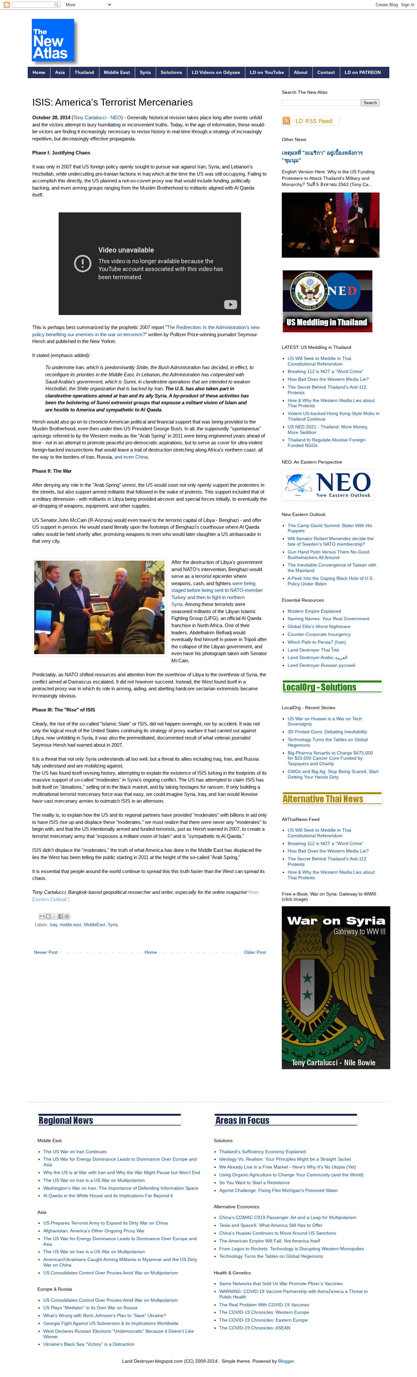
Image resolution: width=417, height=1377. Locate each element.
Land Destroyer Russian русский (321, 665)
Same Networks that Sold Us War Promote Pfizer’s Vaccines (281, 1283)
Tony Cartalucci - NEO (97, 117)
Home (39, 72)
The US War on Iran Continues (75, 1151)
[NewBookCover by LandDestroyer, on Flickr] (336, 1067)
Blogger (286, 1361)
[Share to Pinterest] (67, 916)
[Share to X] (54, 916)
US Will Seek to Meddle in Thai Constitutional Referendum (319, 361)
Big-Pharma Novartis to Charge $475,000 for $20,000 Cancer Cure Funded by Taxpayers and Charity (330, 758)
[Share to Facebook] (60, 916)
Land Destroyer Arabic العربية (318, 657)
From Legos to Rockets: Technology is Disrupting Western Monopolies (291, 1248)
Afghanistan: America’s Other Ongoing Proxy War (94, 1230)
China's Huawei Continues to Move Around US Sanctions (277, 1233)
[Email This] (42, 916)
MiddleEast (94, 925)
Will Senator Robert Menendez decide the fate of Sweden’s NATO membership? (331, 541)
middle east (70, 925)
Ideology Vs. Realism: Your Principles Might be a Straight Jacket (285, 1159)
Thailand (84, 72)
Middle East (117, 72)
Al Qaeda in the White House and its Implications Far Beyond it (108, 1195)
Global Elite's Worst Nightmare (319, 626)
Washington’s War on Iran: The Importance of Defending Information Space (120, 1188)
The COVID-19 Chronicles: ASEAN (254, 1327)
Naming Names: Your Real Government (328, 618)
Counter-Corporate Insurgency (319, 634)
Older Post (255, 952)
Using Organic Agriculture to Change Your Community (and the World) (291, 1174)
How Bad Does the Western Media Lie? (328, 379)
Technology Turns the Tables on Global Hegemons (271, 1256)
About (301, 72)
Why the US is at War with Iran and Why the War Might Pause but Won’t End (121, 1172)
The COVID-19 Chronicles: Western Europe (264, 1312)
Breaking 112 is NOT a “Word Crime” (326, 371)
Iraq (53, 925)
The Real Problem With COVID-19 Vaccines (264, 1304)
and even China (131, 457)
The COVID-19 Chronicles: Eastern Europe (263, 1320)
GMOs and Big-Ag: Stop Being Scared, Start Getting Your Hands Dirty (333, 774)
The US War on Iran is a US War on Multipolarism (94, 1180)
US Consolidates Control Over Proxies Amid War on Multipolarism (110, 1272)
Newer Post (46, 952)
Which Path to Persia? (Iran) (317, 642)
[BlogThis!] (48, 916)
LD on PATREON (363, 72)
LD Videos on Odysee (216, 72)
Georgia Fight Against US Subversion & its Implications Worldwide (111, 1323)
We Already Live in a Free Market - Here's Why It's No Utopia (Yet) (287, 1166)
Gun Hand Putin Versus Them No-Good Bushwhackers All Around (328, 554)
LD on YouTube (267, 72)
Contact (326, 72)
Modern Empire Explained (314, 611)
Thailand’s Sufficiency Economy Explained (262, 1151)
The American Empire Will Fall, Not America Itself (269, 1240)
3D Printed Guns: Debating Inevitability (327, 731)
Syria (145, 72)
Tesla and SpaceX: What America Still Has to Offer (271, 1225)
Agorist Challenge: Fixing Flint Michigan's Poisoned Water (278, 1190)
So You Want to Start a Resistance (254, 1182)
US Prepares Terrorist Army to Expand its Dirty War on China (105, 1223)
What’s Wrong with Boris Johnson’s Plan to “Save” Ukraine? (104, 1315)
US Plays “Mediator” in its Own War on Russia (90, 1307)
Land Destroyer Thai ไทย (313, 650)
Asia (60, 72)
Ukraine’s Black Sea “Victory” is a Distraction (89, 1344)
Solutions (171, 72)
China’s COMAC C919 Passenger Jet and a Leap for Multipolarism (287, 1217)
